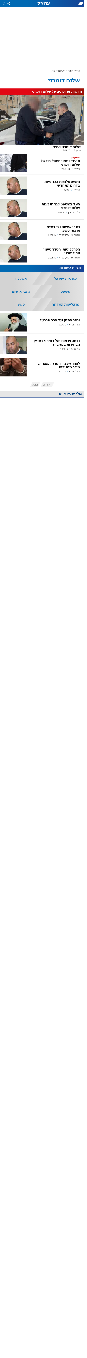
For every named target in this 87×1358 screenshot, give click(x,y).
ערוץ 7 (77, 71)
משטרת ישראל (65, 279)
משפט (65, 291)
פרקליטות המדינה (65, 304)
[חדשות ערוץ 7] (43, 3)
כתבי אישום (21, 291)
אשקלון (21, 279)
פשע (21, 304)
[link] (42, 123)
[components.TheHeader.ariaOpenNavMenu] (72, 3)
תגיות (69, 71)
